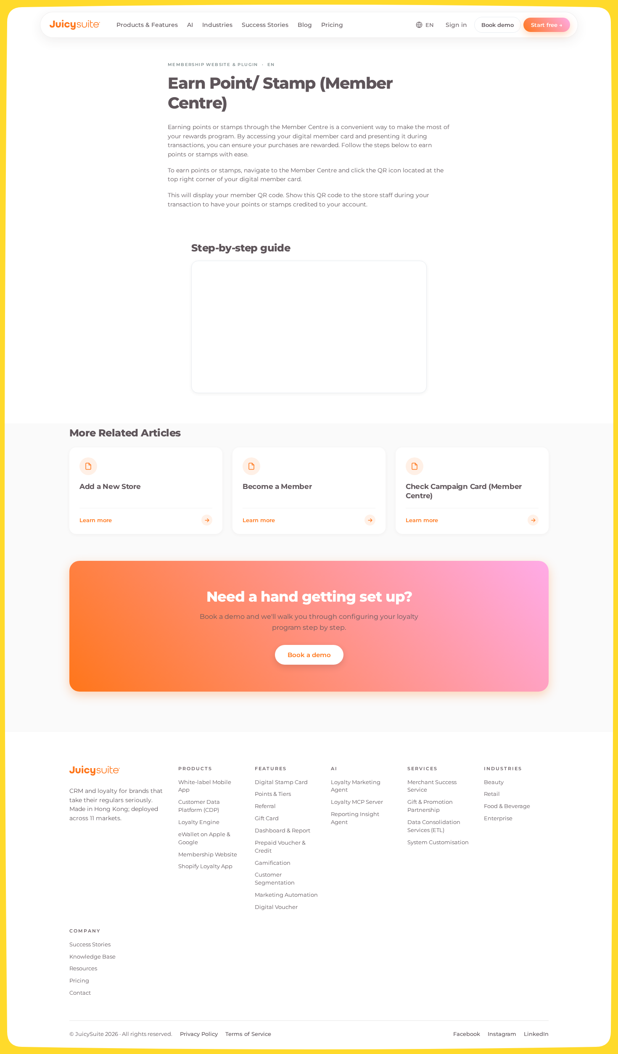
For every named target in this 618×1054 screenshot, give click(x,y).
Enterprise (498, 818)
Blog (305, 24)
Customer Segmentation (275, 878)
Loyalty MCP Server (357, 801)
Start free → (547, 24)
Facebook (466, 1034)
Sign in (456, 24)
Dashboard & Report (282, 830)
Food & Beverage (507, 806)
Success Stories (265, 24)
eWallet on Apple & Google (204, 838)
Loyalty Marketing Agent (355, 786)
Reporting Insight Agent (355, 818)
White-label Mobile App (204, 786)
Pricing (332, 24)
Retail (492, 793)
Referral (265, 806)
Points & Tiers (273, 793)
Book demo (497, 24)
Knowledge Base (92, 956)
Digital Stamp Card (281, 782)
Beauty (494, 782)
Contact (80, 992)
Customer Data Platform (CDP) (199, 805)
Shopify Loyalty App (205, 866)
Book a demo (309, 655)
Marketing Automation (286, 894)
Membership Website (207, 854)
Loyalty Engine (198, 822)
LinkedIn (536, 1034)
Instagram (502, 1034)
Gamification (273, 862)
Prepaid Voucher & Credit (280, 846)
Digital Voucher (276, 906)
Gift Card (267, 818)
